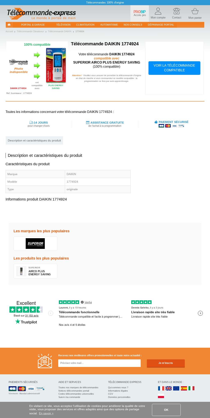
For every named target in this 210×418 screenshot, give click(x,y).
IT (191, 388)
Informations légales (118, 391)
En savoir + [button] (46, 413)
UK (168, 388)
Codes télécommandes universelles (76, 394)
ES (184, 388)
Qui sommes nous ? (118, 387)
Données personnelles (119, 397)
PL (161, 396)
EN (176, 388)
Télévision (63, 24)
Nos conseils (133, 24)
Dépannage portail (161, 24)
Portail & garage (33, 24)
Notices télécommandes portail (73, 391)
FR (161, 388)
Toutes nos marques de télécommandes (78, 387)
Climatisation (85, 24)
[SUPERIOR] (35, 243)
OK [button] (166, 409)
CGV (110, 394)
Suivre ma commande (69, 397)
